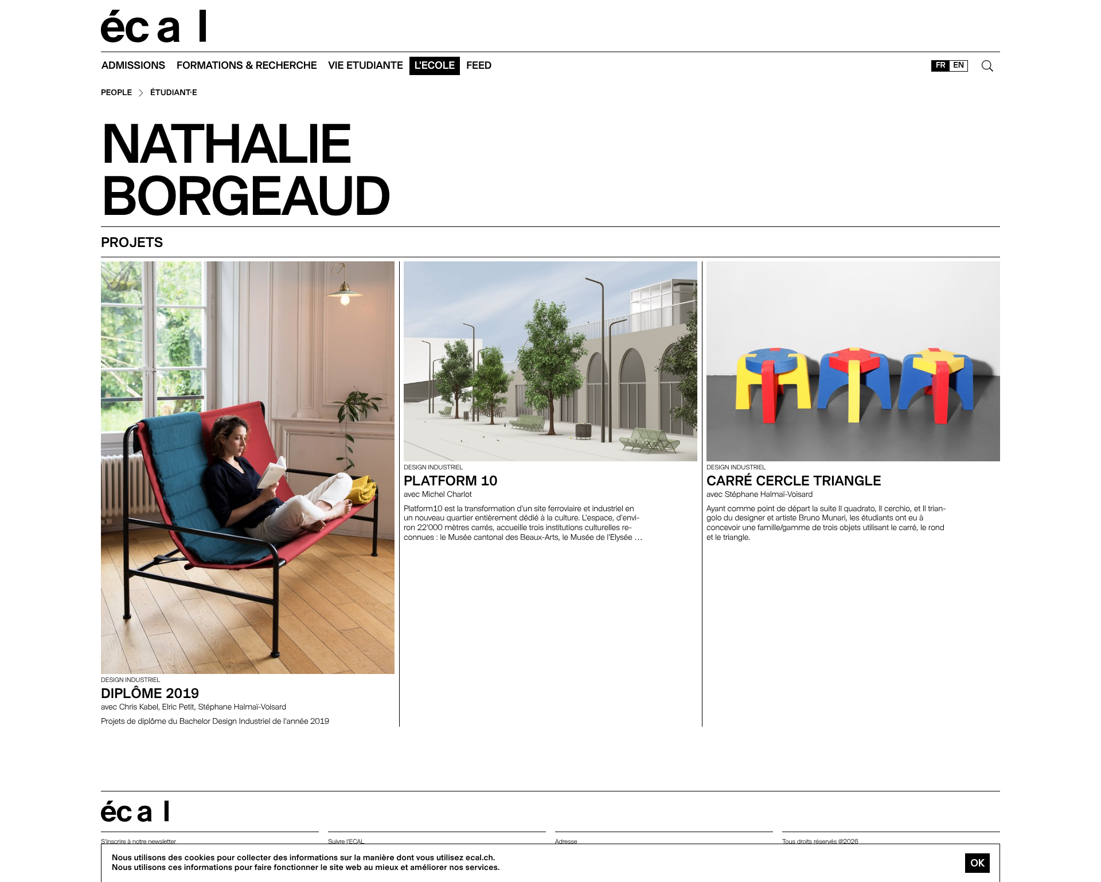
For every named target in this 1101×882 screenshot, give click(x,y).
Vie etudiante (366, 66)
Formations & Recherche (247, 66)
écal (135, 811)
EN (958, 65)
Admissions (133, 66)
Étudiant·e (173, 93)
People (116, 93)
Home (153, 26)
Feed (478, 66)
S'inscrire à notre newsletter (138, 841)
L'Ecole (435, 66)
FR (941, 65)
